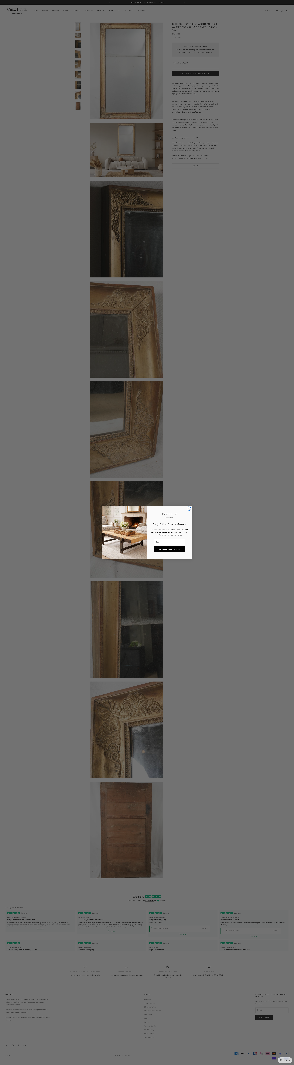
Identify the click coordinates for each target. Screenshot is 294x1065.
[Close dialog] (189, 509)
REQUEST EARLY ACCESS (169, 549)
